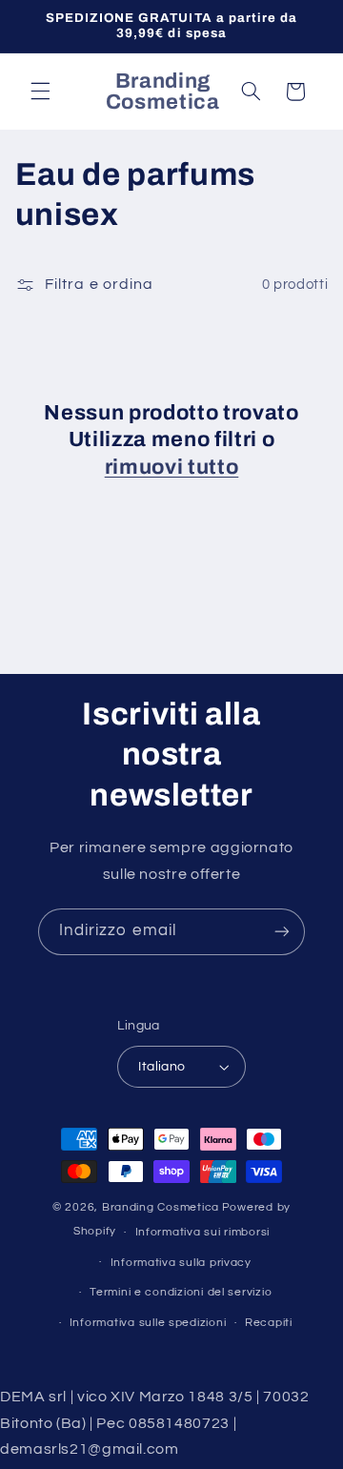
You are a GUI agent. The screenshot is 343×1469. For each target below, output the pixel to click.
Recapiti (269, 1322)
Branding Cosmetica (160, 1207)
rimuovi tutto (172, 467)
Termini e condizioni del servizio (181, 1292)
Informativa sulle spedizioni (148, 1322)
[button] (40, 91)
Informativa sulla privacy (181, 1262)
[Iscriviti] (282, 931)
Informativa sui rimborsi (203, 1232)
